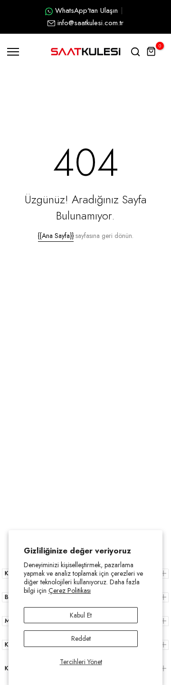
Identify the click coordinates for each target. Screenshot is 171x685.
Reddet (81, 638)
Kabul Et (81, 615)
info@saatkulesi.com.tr (90, 23)
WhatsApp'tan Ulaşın (86, 10)
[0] (151, 52)
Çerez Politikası (69, 590)
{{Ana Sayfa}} (56, 235)
